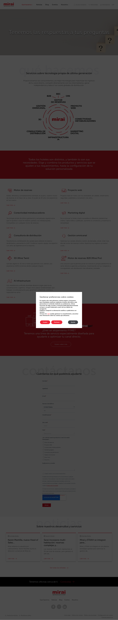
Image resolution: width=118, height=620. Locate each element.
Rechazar (57, 322)
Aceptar (45, 322)
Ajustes (73, 322)
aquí (48, 314)
